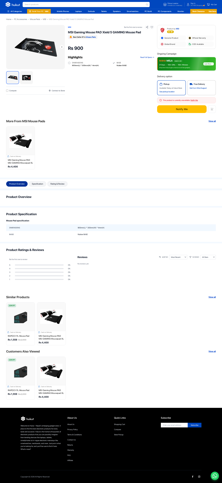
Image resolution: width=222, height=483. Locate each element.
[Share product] (147, 27)
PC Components (165, 11)
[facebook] (192, 476)
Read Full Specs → (147, 57)
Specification (37, 184)
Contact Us (71, 440)
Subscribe (194, 425)
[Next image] (62, 47)
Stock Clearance (198, 11)
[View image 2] (26, 77)
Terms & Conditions (74, 435)
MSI (44, 19)
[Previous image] (9, 47)
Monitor (181, 11)
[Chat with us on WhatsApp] (215, 476)
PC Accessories (20, 19)
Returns (70, 445)
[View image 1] (12, 77)
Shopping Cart (119, 424)
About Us (70, 424)
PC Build (148, 11)
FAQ (69, 455)
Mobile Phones (63, 11)
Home (8, 19)
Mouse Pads (35, 19)
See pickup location (167, 92)
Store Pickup (118, 435)
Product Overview (17, 184)
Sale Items (212, 11)
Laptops (78, 11)
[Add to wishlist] (152, 27)
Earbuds (91, 11)
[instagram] (199, 476)
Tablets (104, 11)
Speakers (117, 11)
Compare (117, 429)
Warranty (70, 450)
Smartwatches (132, 11)
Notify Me (182, 109)
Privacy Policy (72, 429)
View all (212, 121)
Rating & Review (57, 184)
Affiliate (70, 460)
